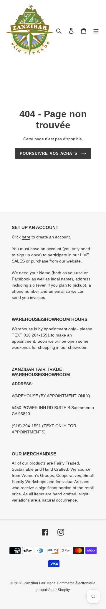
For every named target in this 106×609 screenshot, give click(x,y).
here (26, 237)
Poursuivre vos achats (48, 153)
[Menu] (96, 30)
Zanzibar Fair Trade (40, 583)
